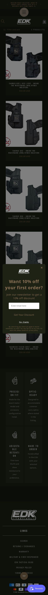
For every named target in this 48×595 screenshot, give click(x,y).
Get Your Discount (24, 314)
